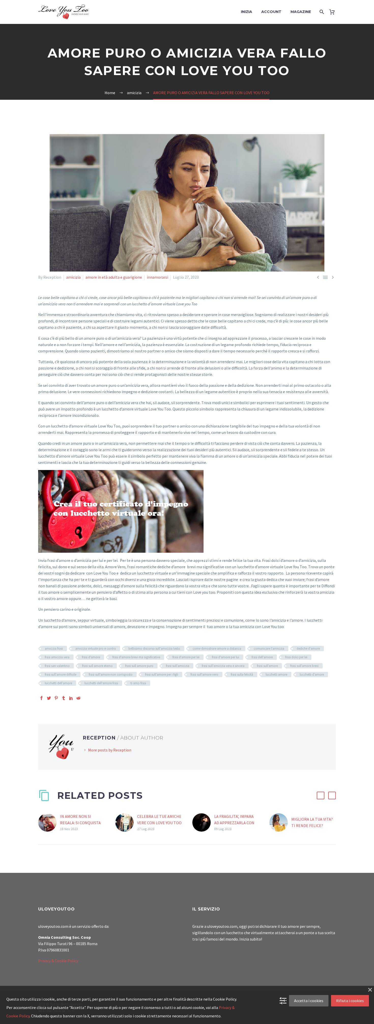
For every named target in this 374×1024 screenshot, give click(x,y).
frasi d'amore (91, 657)
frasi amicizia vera (57, 657)
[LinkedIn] (71, 698)
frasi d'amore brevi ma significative (136, 657)
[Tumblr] (64, 698)
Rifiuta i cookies (350, 1000)
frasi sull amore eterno (97, 666)
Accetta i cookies (308, 1000)
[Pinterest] (56, 698)
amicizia (73, 277)
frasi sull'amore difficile (60, 674)
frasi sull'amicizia (177, 666)
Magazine (301, 11)
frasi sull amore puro (139, 666)
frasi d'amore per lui (225, 657)
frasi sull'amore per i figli (161, 674)
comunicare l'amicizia (269, 648)
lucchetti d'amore (312, 674)
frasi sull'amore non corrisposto (111, 674)
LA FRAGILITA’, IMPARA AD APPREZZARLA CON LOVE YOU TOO (234, 823)
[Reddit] (78, 698)
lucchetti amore (276, 674)
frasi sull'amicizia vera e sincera (223, 666)
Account (271, 11)
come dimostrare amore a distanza (217, 648)
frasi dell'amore (262, 657)
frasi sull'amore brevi (304, 666)
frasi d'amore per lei (185, 657)
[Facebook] (41, 698)
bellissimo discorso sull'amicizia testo (154, 648)
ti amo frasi (138, 683)
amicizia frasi (54, 648)
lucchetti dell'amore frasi (101, 683)
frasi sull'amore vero (204, 674)
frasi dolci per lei (296, 657)
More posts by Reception (109, 749)
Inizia (246, 11)
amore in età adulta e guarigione (113, 277)
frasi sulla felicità (242, 674)
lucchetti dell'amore (58, 683)
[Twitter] (49, 698)
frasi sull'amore (267, 666)
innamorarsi (157, 277)
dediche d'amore (308, 648)
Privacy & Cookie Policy (58, 960)
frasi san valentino (57, 666)
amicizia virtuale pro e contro (95, 648)
